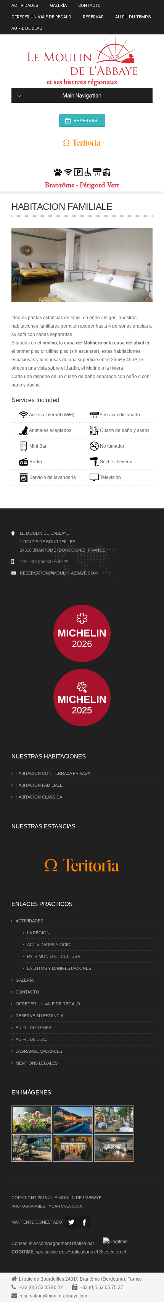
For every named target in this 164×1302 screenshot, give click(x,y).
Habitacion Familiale (39, 785)
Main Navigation (82, 96)
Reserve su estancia (39, 1015)
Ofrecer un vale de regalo (41, 17)
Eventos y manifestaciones (59, 968)
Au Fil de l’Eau (26, 28)
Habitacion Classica (39, 797)
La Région (38, 932)
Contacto (89, 5)
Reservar (93, 17)
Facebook (84, 1222)
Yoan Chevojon (65, 1206)
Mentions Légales (37, 1063)
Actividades (25, 5)
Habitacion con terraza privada (53, 773)
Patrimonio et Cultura (53, 956)
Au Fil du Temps (133, 17)
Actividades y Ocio (49, 944)
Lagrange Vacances (39, 1051)
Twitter (71, 1222)
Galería (58, 5)
